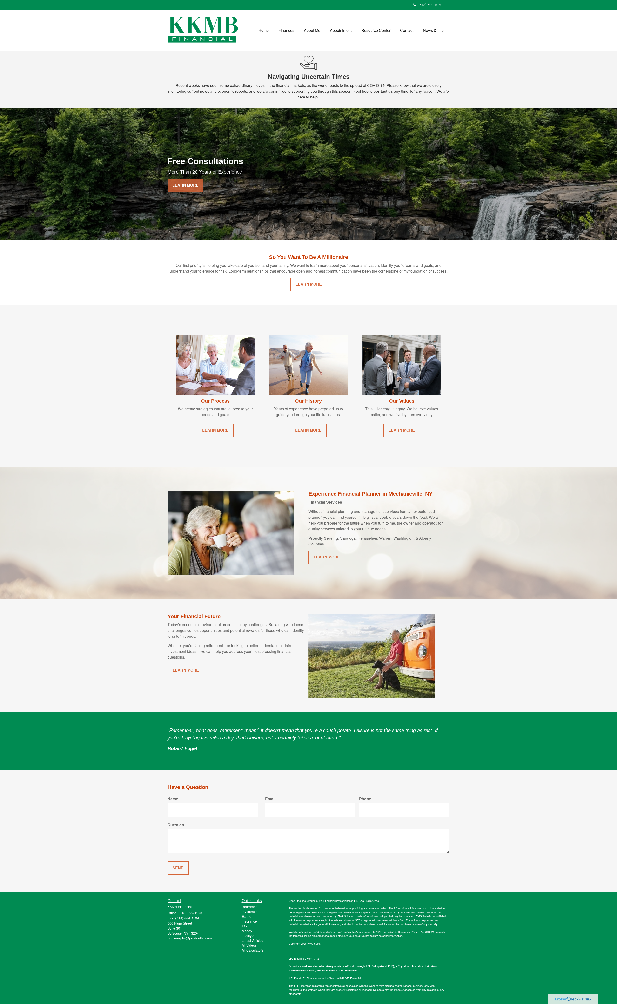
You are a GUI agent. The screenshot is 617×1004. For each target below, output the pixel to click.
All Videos (249, 945)
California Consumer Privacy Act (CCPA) (410, 932)
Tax (244, 926)
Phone (365, 798)
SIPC (312, 970)
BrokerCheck (372, 901)
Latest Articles (252, 940)
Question (176, 824)
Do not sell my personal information (381, 936)
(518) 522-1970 (430, 4)
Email (270, 798)
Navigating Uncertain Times (308, 76)
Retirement (250, 906)
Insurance (249, 921)
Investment (250, 911)
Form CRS (313, 958)
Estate (246, 916)
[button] (286, 30)
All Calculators (252, 950)
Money (247, 930)
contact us (383, 91)
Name (173, 798)
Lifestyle (248, 935)
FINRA (304, 970)
